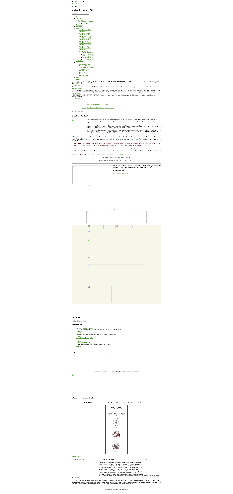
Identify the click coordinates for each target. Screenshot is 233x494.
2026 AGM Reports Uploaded (84, 328)
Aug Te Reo (79, 333)
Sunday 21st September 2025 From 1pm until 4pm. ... (98, 108)
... (83, 103)
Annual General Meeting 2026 (84, 338)
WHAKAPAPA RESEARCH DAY (86, 343)
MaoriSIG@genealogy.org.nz (125, 154)
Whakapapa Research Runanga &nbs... (95, 104)
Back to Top (75, 456)
